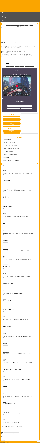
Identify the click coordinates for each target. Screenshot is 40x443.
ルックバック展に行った (6, 180)
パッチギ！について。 (6, 412)
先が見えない (5, 223)
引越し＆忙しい (6, 143)
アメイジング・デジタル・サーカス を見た (9, 145)
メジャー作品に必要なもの (7, 139)
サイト (2, 436)
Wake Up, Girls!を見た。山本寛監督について (9, 283)
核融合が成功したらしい (6, 257)
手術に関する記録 (5, 240)
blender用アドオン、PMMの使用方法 (9, 154)
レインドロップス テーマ (14, 442)
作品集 (3, 14)
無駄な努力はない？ (6, 352)
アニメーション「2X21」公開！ (7, 300)
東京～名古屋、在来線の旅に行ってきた (8, 309)
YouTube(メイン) (12, 123)
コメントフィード (9, 442)
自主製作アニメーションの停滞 (7, 206)
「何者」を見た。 (5, 249)
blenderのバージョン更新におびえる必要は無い (10, 148)
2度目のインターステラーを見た (7, 326)
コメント (2, 432)
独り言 (5, 157)
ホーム (10, 25)
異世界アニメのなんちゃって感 (7, 360)
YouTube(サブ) (12, 124)
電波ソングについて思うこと (8, 142)
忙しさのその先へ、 (6, 343)
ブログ (3, 15)
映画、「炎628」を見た (6, 197)
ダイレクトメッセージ (19, 108)
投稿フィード (5, 442)
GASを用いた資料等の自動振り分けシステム (10, 160)
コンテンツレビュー (11, 130)
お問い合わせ (3, 20)
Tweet (7, 63)
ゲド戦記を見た (5, 386)
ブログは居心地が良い (7, 151)
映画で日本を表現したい (6, 266)
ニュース (12, 131)
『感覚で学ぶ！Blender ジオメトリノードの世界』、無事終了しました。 (13, 369)
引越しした (5, 140)
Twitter (12, 120)
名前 (2, 433)
